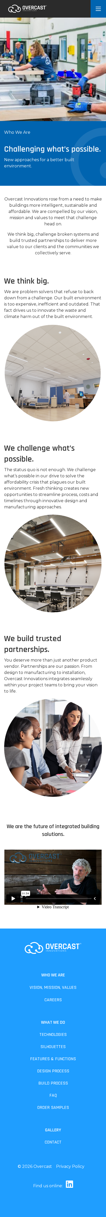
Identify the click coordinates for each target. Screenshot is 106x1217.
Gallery (53, 1130)
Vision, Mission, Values (53, 987)
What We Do (53, 1022)
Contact (53, 1142)
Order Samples (53, 1107)
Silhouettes (53, 1047)
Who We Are (53, 975)
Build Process (53, 1083)
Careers (53, 1000)
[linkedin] (68, 1185)
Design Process (53, 1071)
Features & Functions (53, 1059)
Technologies (53, 1034)
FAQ (53, 1095)
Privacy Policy (70, 1166)
